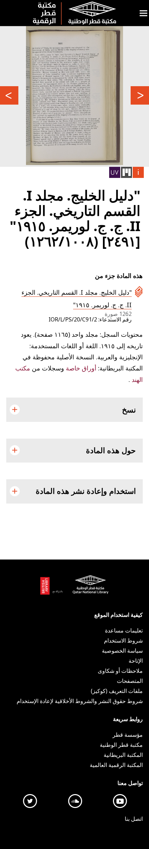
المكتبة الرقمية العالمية (116, 765)
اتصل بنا (134, 819)
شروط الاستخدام (123, 640)
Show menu (143, 13)
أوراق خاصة (80, 368)
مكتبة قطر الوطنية (89, 589)
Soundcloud (75, 801)
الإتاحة (136, 660)
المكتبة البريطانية (53, 589)
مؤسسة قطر (128, 734)
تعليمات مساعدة (124, 630)
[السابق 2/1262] (9, 95)
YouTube (120, 801)
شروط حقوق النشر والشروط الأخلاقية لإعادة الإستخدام (80, 701)
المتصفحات (130, 681)
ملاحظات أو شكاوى (120, 671)
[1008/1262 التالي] (140, 95)
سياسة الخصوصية (122, 650)
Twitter (30, 801)
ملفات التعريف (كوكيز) (117, 691)
